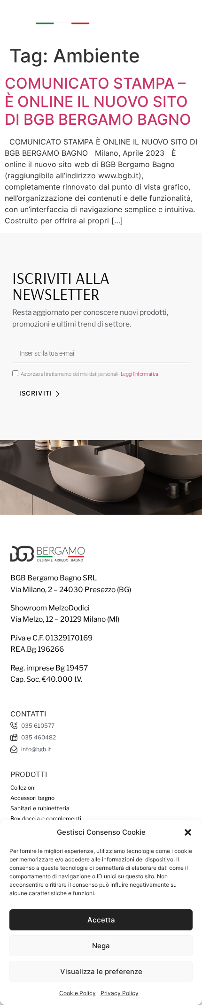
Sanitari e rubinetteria (40, 808)
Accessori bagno (32, 797)
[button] (188, 832)
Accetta (101, 919)
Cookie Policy (77, 993)
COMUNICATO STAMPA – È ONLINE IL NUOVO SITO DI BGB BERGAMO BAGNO (98, 101)
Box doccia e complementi (45, 818)
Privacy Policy (120, 993)
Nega (101, 945)
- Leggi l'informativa (138, 374)
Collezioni (23, 787)
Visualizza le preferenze (101, 971)
